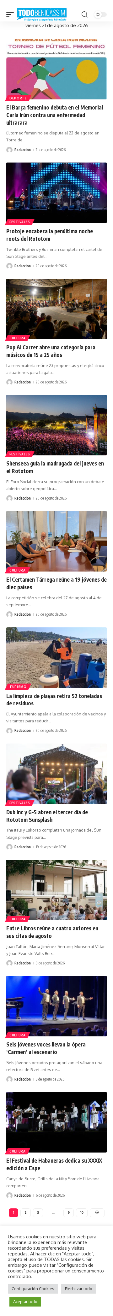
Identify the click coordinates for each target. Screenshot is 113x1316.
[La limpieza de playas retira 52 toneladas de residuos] (56, 657)
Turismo (18, 687)
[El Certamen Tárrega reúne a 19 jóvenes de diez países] (56, 541)
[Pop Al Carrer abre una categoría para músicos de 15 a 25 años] (56, 309)
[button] (11, 14)
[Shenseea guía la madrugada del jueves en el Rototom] (56, 425)
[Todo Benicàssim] (42, 14)
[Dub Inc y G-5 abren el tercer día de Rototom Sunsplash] (56, 774)
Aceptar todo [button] (25, 1301)
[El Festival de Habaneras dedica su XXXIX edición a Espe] (56, 1122)
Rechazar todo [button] (78, 1288)
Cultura (17, 338)
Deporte (18, 98)
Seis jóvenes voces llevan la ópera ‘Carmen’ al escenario (46, 1048)
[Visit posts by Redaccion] (9, 150)
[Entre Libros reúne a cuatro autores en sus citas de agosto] (56, 890)
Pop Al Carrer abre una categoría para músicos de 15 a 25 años (50, 351)
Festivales (19, 222)
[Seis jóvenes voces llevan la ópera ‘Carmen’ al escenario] (56, 1006)
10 (81, 1212)
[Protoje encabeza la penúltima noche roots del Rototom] (56, 193)
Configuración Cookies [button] (33, 1288)
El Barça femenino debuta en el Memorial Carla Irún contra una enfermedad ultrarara (54, 115)
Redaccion (22, 149)
